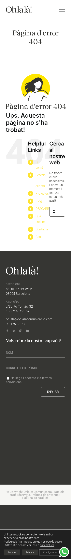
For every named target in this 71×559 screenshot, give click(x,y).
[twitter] (14, 331)
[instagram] (20, 331)
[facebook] (7, 331)
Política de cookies (35, 498)
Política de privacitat (46, 495)
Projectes (42, 193)
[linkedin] (27, 331)
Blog (39, 201)
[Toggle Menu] (62, 9)
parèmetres (47, 545)
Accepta (12, 552)
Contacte (42, 229)
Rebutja (30, 552)
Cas (38, 237)
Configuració (50, 552)
